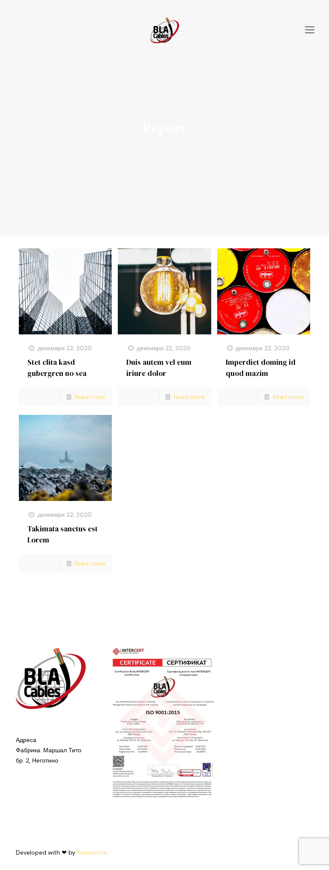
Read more (90, 397)
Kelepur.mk (92, 852)
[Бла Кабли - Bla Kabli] (164, 30)
